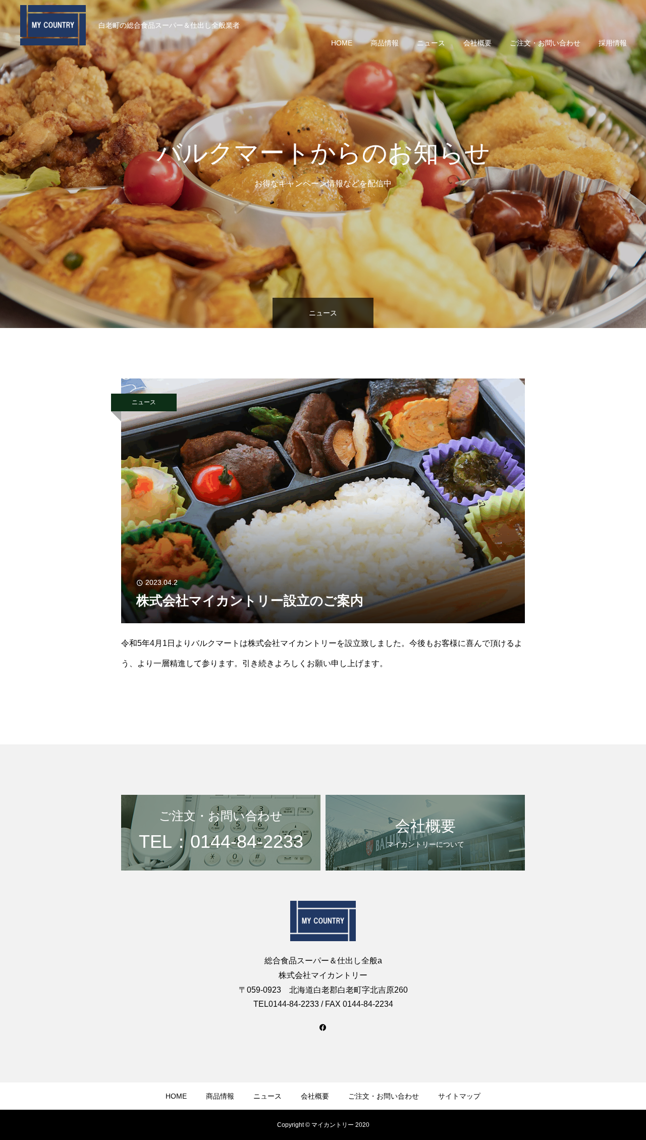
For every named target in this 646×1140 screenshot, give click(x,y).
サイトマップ (459, 1096)
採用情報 (613, 43)
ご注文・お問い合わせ (545, 43)
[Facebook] (323, 1027)
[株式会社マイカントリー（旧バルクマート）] (53, 25)
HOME (341, 43)
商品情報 (384, 43)
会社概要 (477, 43)
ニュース (431, 43)
